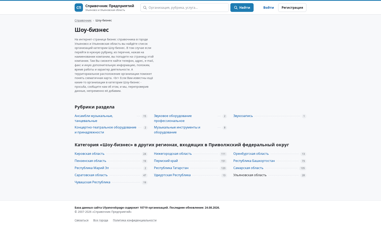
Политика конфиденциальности (135, 220)
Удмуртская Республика (172, 175)
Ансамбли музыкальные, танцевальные (94, 118)
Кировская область (90, 153)
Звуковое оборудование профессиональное (173, 118)
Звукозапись (243, 116)
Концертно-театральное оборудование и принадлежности (105, 129)
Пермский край (166, 161)
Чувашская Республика (92, 182)
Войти (268, 7)
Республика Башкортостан (254, 161)
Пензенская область (90, 161)
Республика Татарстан (171, 168)
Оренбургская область (251, 153)
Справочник (83, 20)
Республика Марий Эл (92, 168)
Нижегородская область (173, 153)
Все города (100, 220)
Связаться (82, 220)
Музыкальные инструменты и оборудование (177, 129)
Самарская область (248, 168)
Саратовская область (91, 175)
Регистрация (292, 7)
